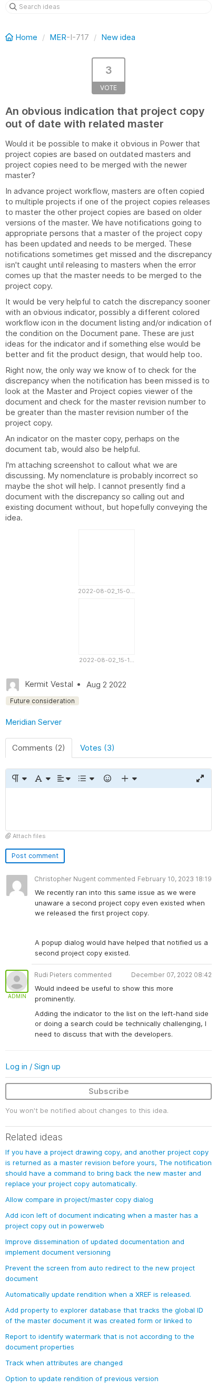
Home (26, 37)
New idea (118, 37)
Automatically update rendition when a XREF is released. (98, 1294)
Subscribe (108, 1091)
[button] (18, 778)
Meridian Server (33, 722)
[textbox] (108, 809)
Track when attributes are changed (64, 1362)
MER (58, 37)
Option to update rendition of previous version (82, 1378)
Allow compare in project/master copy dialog (79, 1199)
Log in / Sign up (33, 1066)
